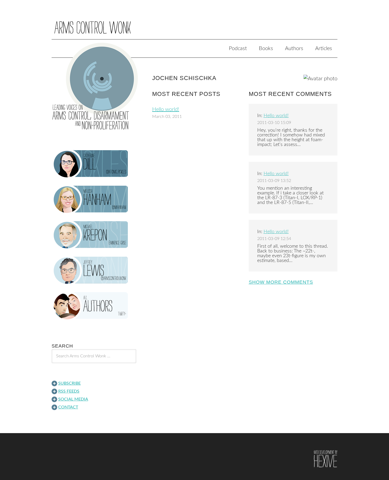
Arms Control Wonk (194, 23)
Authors (294, 48)
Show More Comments (281, 282)
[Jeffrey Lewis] (94, 270)
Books (266, 48)
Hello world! (165, 109)
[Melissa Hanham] (94, 199)
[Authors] (94, 306)
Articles (323, 48)
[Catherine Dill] (94, 164)
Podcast (238, 48)
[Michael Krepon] (94, 235)
